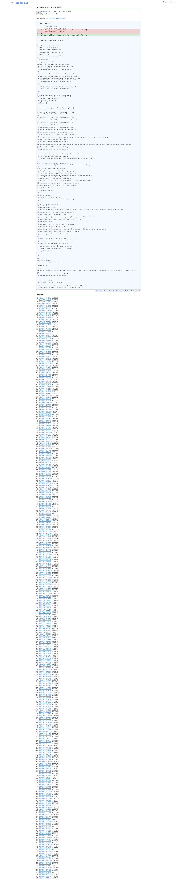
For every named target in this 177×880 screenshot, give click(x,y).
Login (170, 2)
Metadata (134, 291)
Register (165, 2)
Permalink (99, 291)
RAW (105, 291)
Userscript (119, 291)
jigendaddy (46, 11)
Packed (111, 291)
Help (174, 2)
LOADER (126, 291)
